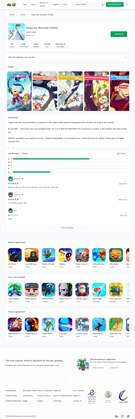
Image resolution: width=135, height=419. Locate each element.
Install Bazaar (11, 390)
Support (56, 4)
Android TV (114, 367)
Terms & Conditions (44, 390)
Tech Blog (57, 401)
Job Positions (28, 395)
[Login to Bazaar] (102, 4)
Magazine (57, 390)
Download (119, 34)
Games (12, 14)
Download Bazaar (114, 4)
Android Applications (14, 401)
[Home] (11, 4)
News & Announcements (63, 395)
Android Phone (98, 367)
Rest (65, 4)
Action (22, 14)
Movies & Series (44, 4)
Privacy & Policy (43, 395)
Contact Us (77, 401)
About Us (76, 395)
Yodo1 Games (31, 32)
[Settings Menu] (127, 4)
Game (33, 4)
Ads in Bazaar (78, 390)
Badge (25, 401)
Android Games (11, 395)
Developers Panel (29, 390)
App (24, 4)
